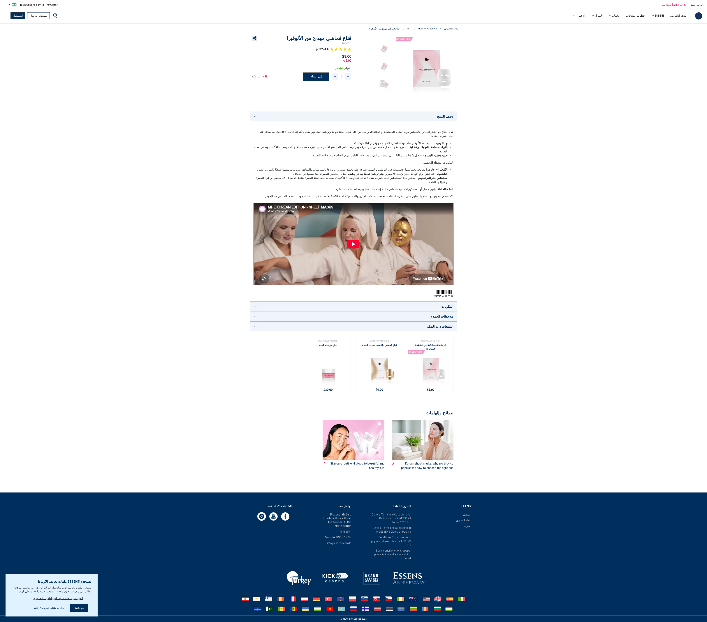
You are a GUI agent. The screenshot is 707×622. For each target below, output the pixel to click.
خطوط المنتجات (635, 15)
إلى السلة (316, 76)
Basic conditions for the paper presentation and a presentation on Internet (392, 554)
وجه (409, 28)
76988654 (52, 4)
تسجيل (467, 514)
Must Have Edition (427, 28)
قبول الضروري (41, 598)
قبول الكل (79, 607)
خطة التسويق (463, 520)
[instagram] (261, 516)
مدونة (467, 525)
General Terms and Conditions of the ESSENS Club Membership (392, 529)
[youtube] (273, 516)
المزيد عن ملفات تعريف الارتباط (66, 598)
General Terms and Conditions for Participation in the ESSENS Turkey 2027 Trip (391, 518)
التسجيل (18, 15)
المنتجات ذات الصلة (440, 326)
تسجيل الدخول (38, 15)
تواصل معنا (696, 4)
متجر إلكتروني (678, 15)
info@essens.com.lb (32, 4)
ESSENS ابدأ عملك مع (674, 4)
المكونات (447, 306)
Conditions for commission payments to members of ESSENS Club (391, 541)
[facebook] (285, 516)
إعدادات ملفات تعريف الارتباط (50, 607)
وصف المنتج (445, 116)
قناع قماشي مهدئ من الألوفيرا (384, 28)
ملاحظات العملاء (442, 316)
